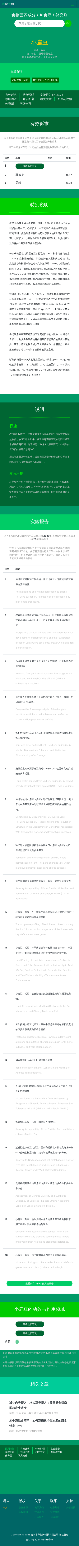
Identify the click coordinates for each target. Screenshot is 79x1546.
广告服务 (39, 1516)
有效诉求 (11, 95)
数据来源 (23, 1507)
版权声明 (23, 1512)
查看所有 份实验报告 (39, 1283)
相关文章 (46, 99)
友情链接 (70, 1507)
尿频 (18, 182)
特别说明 (28, 95)
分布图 (9, 103)
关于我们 (39, 1507)
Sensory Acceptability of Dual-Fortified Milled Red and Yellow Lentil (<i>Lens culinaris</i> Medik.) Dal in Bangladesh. (45, 893)
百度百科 (16, 71)
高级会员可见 (30, 166)
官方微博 (54, 1512)
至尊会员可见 (46, 53)
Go (68, 23)
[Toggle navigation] (73, 4)
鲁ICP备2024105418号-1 (39, 1539)
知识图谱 (28, 99)
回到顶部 (9, 1448)
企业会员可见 (50, 57)
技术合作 (39, 1512)
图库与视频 (65, 99)
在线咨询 (54, 1516)
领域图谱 (11, 99)
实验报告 (51, 95)
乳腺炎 (20, 175)
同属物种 (25, 103)
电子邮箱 (54, 1507)
